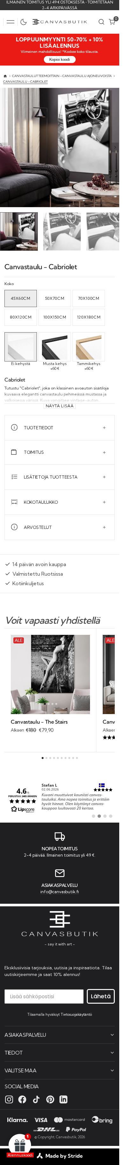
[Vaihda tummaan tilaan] (25, 22)
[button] (10, 22)
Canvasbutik (66, 1136)
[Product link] (50, 672)
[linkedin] (63, 1099)
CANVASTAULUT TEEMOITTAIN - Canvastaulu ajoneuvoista (62, 76)
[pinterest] (50, 1099)
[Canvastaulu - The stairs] (50, 725)
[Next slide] (115, 147)
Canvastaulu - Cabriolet (25, 82)
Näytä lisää (60, 404)
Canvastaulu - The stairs (39, 720)
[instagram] (9, 1099)
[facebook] (22, 1099)
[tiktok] (36, 1099)
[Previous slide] (4, 147)
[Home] (5, 76)
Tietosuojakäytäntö (76, 1014)
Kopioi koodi (59, 59)
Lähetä (101, 996)
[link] (60, 798)
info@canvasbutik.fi (59, 890)
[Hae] (101, 22)
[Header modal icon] (10, 22)
